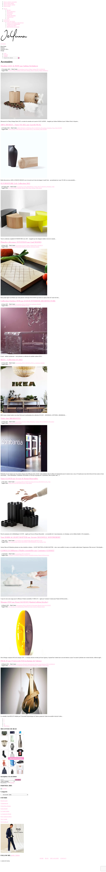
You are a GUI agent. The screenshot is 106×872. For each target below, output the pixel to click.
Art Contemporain (25, 540)
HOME (41, 858)
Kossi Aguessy (33, 606)
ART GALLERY (54, 858)
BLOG (46, 858)
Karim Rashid (4, 808)
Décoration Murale (36, 605)
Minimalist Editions (21, 246)
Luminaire (33, 304)
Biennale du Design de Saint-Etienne (27, 665)
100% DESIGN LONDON (24, 128)
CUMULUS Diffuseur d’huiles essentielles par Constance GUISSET (27, 551)
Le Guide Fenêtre (5, 811)
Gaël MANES (11, 246)
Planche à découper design (32, 246)
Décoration (43, 128)
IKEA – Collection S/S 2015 (12, 360)
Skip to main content (9, 3)
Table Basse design (30, 188)
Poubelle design (17, 423)
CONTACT (63, 858)
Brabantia (32, 421)
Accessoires (21, 69)
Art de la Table (28, 69)
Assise (24, 186)
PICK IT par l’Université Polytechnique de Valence (21, 661)
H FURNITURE (12, 188)
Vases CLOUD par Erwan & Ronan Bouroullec (19, 479)
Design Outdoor (12, 305)
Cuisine (34, 69)
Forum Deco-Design (6, 806)
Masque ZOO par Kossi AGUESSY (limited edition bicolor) (24, 602)
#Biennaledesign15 (13, 665)
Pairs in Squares (34, 70)
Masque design (41, 606)
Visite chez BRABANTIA (11, 418)
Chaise (35, 186)
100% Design (11, 129)
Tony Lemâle (4, 819)
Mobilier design (21, 188)
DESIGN (26, 606)
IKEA (32, 363)
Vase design (36, 129)
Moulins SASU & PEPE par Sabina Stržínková (19, 66)
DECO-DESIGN (40, 69)
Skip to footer (7, 6)
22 (4, 724)
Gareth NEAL (29, 129)
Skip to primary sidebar (9, 4)
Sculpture (49, 128)
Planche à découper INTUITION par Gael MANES (21, 242)
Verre (44, 542)
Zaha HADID (58, 128)
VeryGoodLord (4, 822)
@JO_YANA (15, 855)
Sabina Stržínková (43, 70)
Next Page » (7, 726)
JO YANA (3, 43)
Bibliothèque (30, 186)
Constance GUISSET (13, 555)
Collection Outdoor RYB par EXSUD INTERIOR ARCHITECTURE (28, 301)
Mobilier (49, 186)
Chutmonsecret (4, 803)
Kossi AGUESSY (46, 605)
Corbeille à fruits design (43, 665)
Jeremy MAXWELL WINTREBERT (27, 542)
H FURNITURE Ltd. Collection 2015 (15, 183)
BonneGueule (4, 800)
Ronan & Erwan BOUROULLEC (38, 481)
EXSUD (19, 305)
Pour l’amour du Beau (6, 816)
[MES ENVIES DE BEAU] (12, 773)
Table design (39, 188)
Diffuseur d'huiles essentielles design (28, 555)
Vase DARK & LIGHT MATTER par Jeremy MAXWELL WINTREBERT (30, 537)
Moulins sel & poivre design (23, 70)
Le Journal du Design (6, 814)
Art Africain (11, 606)
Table (53, 186)
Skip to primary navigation (10, 2)
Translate (12, 782)
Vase (53, 128)
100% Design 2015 (20, 129)
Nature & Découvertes (43, 555)
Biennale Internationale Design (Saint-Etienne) (34, 664)
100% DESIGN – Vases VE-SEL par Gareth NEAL (21, 125)
